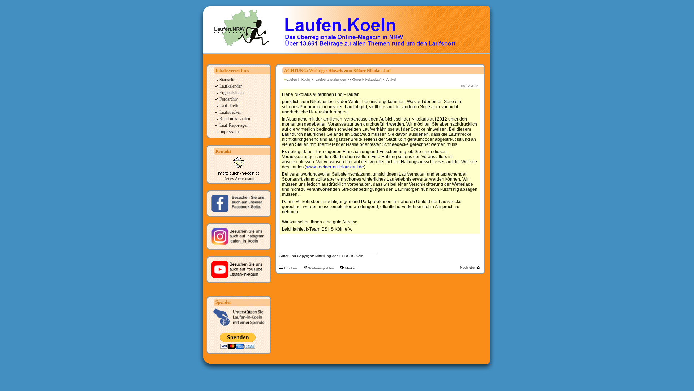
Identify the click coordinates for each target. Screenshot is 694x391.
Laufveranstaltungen (331, 79)
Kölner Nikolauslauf (366, 79)
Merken (350, 268)
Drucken (291, 268)
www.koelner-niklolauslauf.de (335, 166)
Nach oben (468, 267)
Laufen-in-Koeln (298, 79)
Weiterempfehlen (321, 268)
